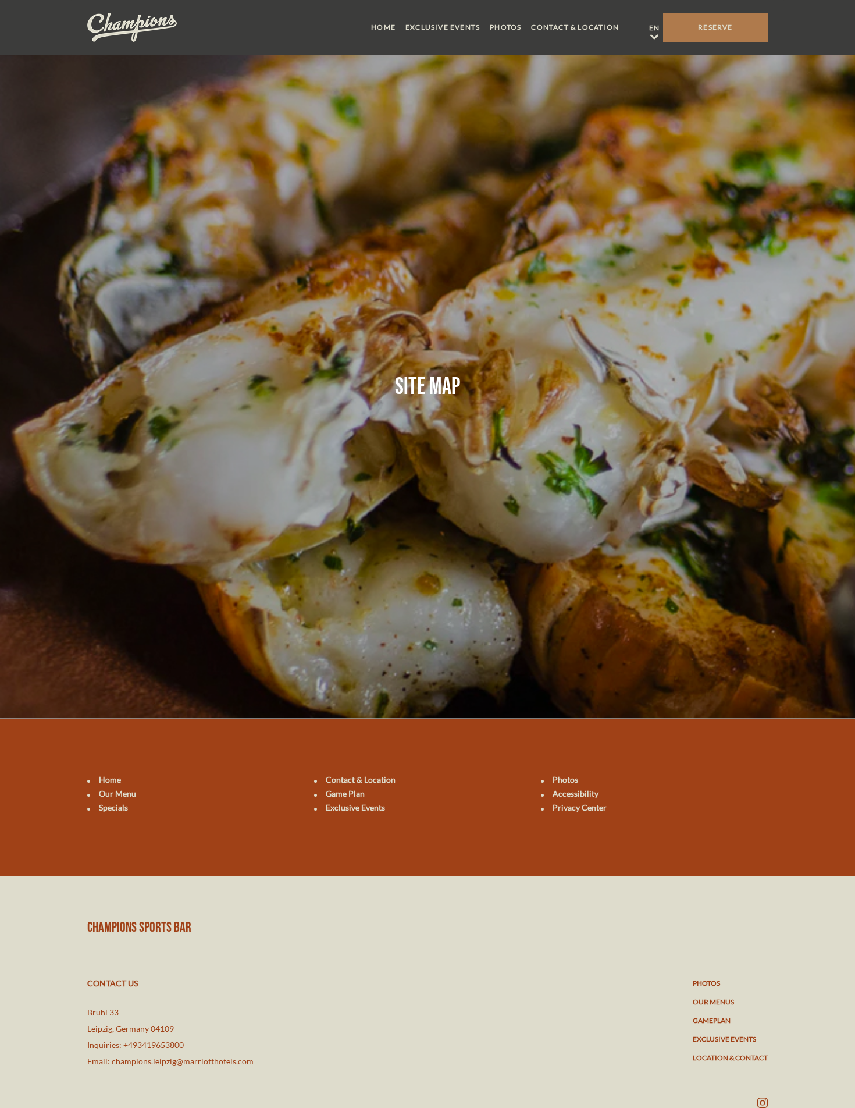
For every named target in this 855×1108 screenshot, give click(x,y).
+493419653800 (153, 1045)
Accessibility (575, 793)
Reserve (715, 27)
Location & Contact (730, 1057)
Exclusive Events (442, 27)
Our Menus (713, 1001)
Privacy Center (580, 807)
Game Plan (345, 793)
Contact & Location (575, 27)
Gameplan (712, 1020)
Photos (505, 27)
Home (383, 27)
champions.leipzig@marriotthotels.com (183, 1061)
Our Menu (117, 793)
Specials (113, 807)
